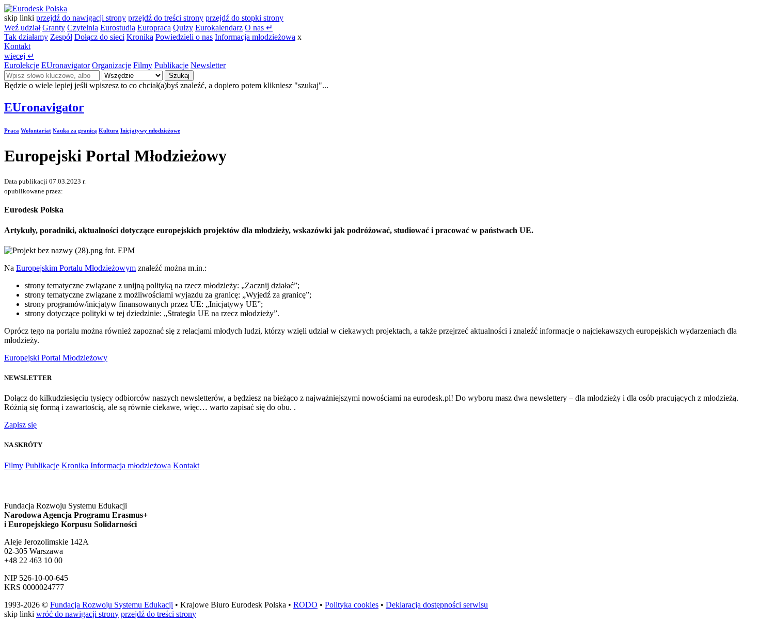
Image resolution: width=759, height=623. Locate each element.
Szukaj (179, 75)
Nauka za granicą (75, 130)
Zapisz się (20, 424)
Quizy (183, 27)
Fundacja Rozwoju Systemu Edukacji (111, 604)
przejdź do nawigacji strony (81, 17)
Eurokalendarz (219, 27)
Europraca (154, 27)
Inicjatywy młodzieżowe (150, 130)
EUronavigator (65, 65)
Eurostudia (117, 27)
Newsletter (208, 65)
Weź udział (22, 27)
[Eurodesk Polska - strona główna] (35, 8)
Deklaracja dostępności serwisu (437, 604)
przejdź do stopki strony (244, 17)
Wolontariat (36, 130)
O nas (259, 27)
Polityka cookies (351, 604)
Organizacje (111, 65)
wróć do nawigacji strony (77, 614)
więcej (19, 56)
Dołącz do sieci (99, 36)
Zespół (61, 36)
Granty (53, 27)
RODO (305, 604)
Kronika (139, 36)
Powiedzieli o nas (184, 36)
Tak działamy (26, 36)
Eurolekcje (21, 65)
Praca (11, 130)
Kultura (109, 130)
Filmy (142, 65)
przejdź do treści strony (165, 17)
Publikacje (171, 65)
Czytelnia (82, 27)
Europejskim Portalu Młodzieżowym (76, 268)
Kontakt (17, 46)
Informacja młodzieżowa (255, 36)
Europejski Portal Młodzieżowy (55, 357)
